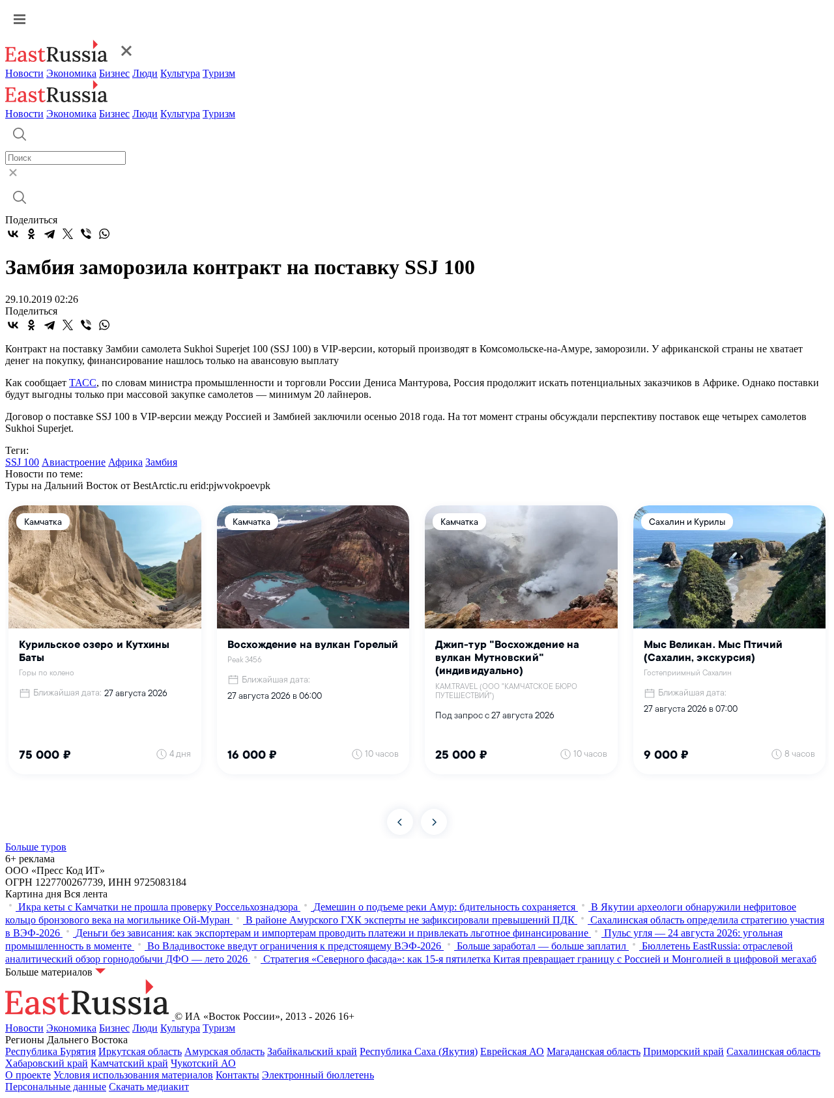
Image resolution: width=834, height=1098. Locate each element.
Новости (24, 73)
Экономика (71, 73)
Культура (180, 73)
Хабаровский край (46, 1063)
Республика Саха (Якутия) (419, 1051)
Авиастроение (74, 462)
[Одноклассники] (31, 234)
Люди (145, 73)
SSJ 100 (22, 462)
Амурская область (224, 1051)
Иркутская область (140, 1051)
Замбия (161, 462)
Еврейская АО (512, 1051)
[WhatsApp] (104, 234)
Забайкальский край (312, 1051)
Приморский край (683, 1051)
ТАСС (82, 382)
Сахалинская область (773, 1051)
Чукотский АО (203, 1063)
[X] (68, 234)
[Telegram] (49, 234)
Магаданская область (593, 1051)
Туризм (219, 73)
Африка (125, 462)
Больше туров (35, 846)
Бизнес (114, 73)
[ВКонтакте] (13, 234)
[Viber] (86, 234)
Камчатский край (129, 1063)
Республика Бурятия (50, 1051)
